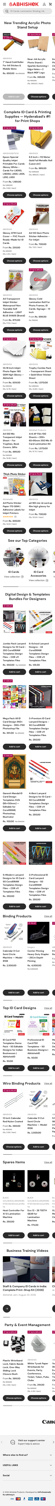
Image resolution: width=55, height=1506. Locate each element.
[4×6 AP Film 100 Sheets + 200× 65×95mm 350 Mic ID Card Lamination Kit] (40, 414)
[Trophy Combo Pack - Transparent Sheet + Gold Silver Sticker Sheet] (40, 349)
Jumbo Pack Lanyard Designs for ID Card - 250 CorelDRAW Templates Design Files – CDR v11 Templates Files (14, 652)
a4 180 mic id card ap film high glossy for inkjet (40, 506)
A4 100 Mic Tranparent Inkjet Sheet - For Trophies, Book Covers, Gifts (12, 440)
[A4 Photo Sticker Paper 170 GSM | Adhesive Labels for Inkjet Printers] (14, 484)
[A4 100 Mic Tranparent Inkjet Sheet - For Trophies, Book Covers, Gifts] (14, 414)
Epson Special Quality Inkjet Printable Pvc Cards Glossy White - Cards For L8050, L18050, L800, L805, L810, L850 (14, 167)
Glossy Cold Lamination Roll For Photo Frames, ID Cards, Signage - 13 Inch (39, 305)
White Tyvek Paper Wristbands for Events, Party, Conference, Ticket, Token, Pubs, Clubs (38, 1372)
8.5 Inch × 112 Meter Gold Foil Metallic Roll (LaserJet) (40, 160)
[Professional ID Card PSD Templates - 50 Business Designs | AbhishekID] (38, 1024)
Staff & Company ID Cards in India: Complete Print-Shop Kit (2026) (25, 1288)
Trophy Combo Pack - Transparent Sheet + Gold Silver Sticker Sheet (40, 373)
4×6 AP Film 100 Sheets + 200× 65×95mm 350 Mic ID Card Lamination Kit (40, 438)
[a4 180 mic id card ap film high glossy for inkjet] (40, 484)
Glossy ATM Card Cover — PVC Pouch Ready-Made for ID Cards (14, 238)
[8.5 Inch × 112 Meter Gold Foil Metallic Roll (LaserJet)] (40, 138)
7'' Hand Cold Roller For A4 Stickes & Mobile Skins (13, 65)
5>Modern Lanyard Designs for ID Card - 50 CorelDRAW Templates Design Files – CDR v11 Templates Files (14, 883)
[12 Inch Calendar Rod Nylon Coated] (14, 1100)
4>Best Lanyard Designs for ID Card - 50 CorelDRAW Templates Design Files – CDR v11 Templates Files (40, 802)
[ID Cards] (14, 557)
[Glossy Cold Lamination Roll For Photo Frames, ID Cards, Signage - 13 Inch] (40, 279)
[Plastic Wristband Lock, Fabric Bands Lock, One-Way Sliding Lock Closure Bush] (14, 1343)
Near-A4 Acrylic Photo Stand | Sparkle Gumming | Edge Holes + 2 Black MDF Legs (38, 66)
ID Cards (13, 572)
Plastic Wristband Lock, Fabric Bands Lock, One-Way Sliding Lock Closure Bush (13, 1367)
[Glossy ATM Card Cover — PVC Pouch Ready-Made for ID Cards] (14, 214)
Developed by (31, 1492)
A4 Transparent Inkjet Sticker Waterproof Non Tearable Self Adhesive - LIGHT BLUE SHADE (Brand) (14, 307)
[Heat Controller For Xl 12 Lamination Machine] (14, 1181)
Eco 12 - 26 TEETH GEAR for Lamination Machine (37, 1215)
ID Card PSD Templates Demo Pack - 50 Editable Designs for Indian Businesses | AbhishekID (13, 1048)
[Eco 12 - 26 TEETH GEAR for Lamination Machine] (38, 1181)
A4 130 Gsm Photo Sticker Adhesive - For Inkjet (39, 236)
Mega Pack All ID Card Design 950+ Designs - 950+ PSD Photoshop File (14, 723)
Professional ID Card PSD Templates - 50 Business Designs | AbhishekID (38, 1046)
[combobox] (27, 11)
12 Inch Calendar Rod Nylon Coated (13, 1120)
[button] (50, 4)
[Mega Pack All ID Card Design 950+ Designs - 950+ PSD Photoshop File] (14, 696)
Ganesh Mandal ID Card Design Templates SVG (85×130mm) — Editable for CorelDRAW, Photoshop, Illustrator (12, 805)
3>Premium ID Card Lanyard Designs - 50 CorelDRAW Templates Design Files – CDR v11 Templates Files (39, 727)
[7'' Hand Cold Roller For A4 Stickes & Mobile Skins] (14, 44)
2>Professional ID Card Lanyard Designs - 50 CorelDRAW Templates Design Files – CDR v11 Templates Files (39, 884)
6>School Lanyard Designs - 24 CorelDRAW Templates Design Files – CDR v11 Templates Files (39, 652)
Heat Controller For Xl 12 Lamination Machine (13, 1214)
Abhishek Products (16, 1492)
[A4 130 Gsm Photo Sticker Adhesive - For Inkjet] (40, 214)
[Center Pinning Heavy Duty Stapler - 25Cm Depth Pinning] (38, 933)
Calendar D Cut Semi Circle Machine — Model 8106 (12, 955)
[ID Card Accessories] (38, 557)
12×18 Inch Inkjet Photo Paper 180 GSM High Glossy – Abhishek (13, 373)
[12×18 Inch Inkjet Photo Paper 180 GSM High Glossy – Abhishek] (14, 349)
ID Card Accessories (38, 573)
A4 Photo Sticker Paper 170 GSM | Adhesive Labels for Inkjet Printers (14, 508)
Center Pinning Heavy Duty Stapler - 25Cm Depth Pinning (38, 955)
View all (48, 916)
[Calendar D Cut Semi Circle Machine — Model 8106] (14, 933)
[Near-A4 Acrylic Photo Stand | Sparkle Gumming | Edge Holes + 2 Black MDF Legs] (38, 44)
